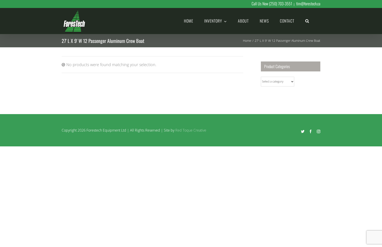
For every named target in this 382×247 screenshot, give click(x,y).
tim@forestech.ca (308, 3)
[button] (307, 20)
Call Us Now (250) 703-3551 (272, 3)
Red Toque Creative (190, 130)
